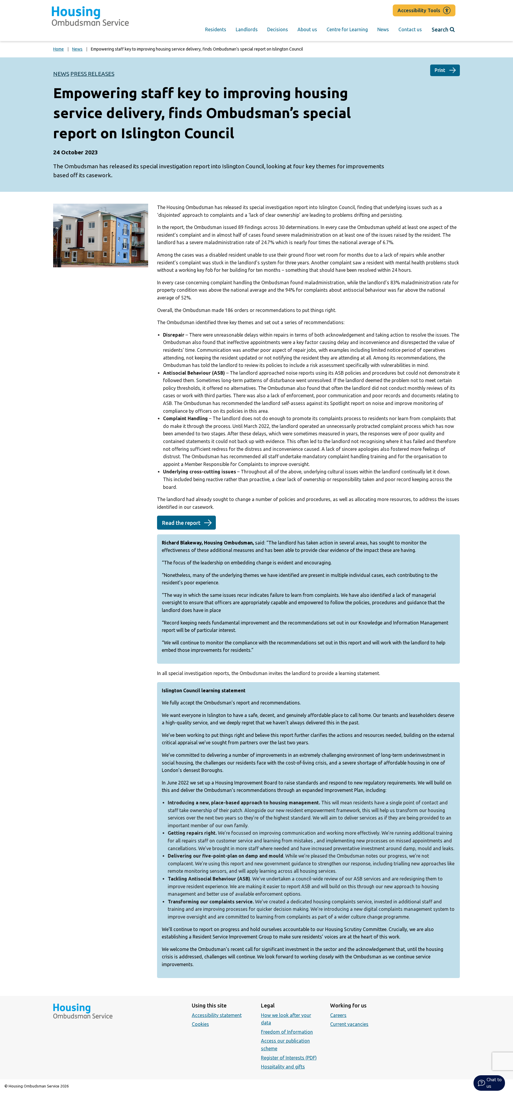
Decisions (277, 29)
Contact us (410, 29)
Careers (338, 1015)
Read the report (181, 523)
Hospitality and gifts (283, 1066)
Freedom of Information (287, 1032)
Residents (215, 29)
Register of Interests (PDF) (289, 1057)
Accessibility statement (217, 1015)
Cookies (200, 1024)
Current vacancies (349, 1024)
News (383, 29)
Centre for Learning (347, 29)
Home (58, 49)
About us (307, 29)
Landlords (247, 29)
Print (440, 70)
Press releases (92, 73)
